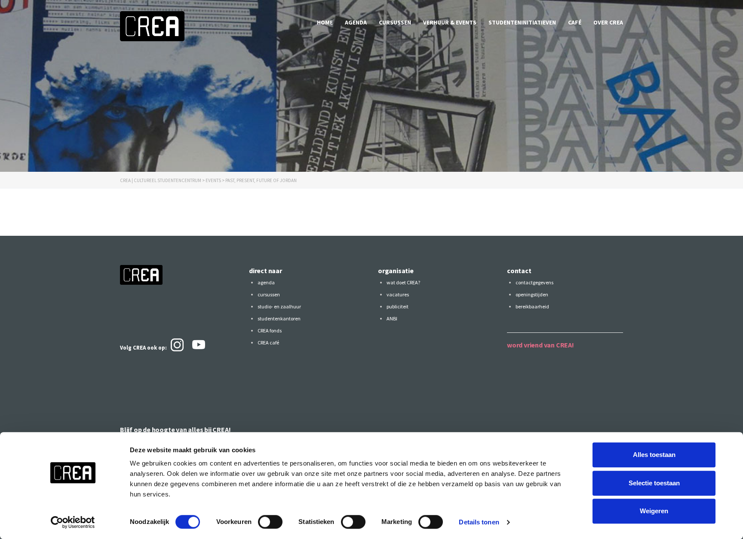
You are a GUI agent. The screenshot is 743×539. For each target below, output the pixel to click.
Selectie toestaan (654, 483)
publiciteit (397, 306)
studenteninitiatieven (522, 22)
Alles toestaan (654, 454)
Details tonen (479, 522)
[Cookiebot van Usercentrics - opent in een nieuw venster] (73, 522)
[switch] (270, 522)
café (574, 22)
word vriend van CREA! (540, 345)
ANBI (392, 318)
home (325, 22)
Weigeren (654, 511)
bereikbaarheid (532, 306)
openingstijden (532, 294)
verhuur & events (449, 22)
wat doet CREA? (403, 282)
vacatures (398, 294)
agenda (356, 22)
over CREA (608, 22)
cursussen (395, 22)
